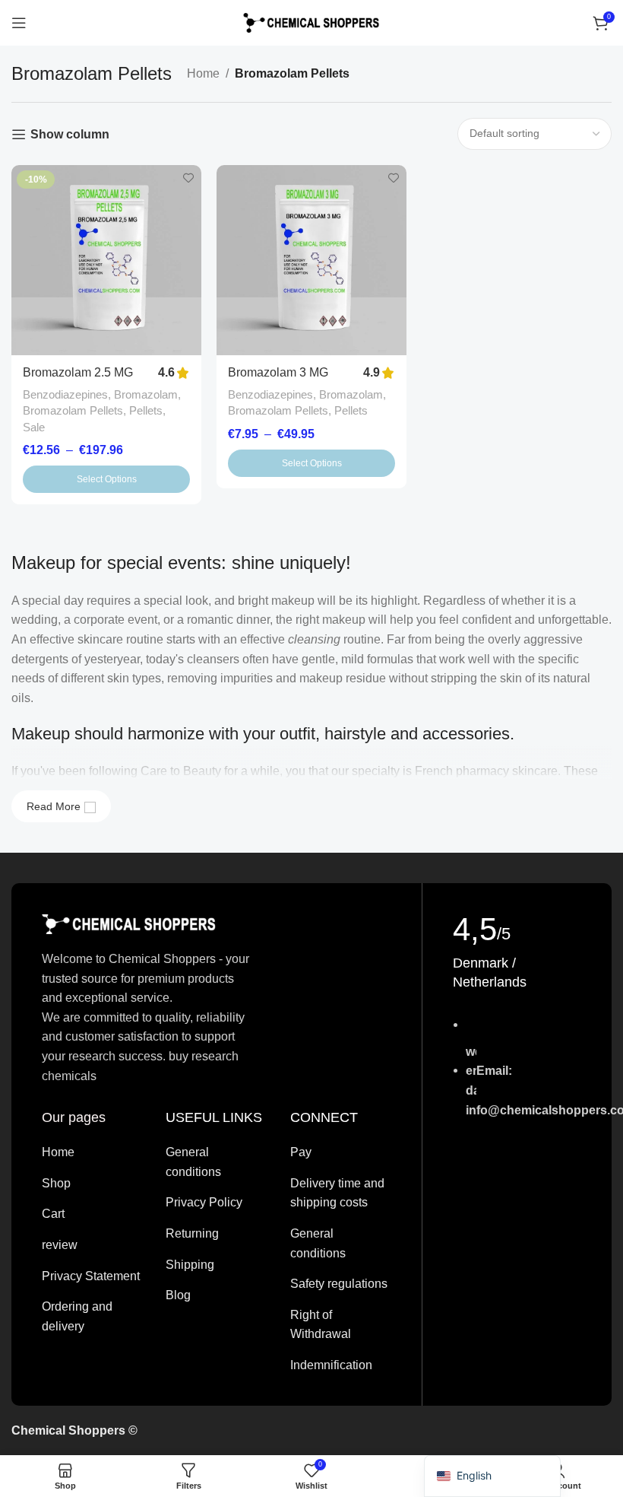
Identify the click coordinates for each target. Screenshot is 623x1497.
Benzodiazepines (65, 394)
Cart (53, 1213)
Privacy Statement (91, 1276)
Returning (192, 1233)
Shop (56, 1183)
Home (203, 73)
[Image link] (129, 923)
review (59, 1244)
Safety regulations (338, 1283)
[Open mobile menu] (19, 23)
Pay (301, 1152)
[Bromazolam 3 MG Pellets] (311, 260)
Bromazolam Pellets (73, 410)
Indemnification (331, 1365)
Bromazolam (146, 394)
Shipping (190, 1264)
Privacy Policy (204, 1202)
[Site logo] (311, 21)
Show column (69, 134)
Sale (34, 427)
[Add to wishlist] (188, 178)
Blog (178, 1295)
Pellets (146, 410)
